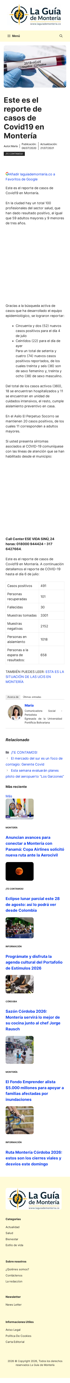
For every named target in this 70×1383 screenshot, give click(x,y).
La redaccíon (14, 1281)
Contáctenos (14, 1275)
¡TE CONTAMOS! (14, 153)
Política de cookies (18, 1336)
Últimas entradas (32, 697)
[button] (61, 36)
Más (9, 796)
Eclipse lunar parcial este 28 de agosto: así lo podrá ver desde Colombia (33, 904)
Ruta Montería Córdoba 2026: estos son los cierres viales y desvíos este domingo (34, 1158)
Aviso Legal (13, 1329)
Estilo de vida (14, 1245)
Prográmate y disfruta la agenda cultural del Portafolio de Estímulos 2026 (34, 962)
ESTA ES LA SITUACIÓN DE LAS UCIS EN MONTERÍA (35, 677)
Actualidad (12, 1227)
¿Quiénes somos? (17, 1269)
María (14, 146)
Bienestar (12, 1239)
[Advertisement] (35, 265)
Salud (9, 1233)
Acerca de (12, 697)
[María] (15, 719)
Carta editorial (15, 1342)
